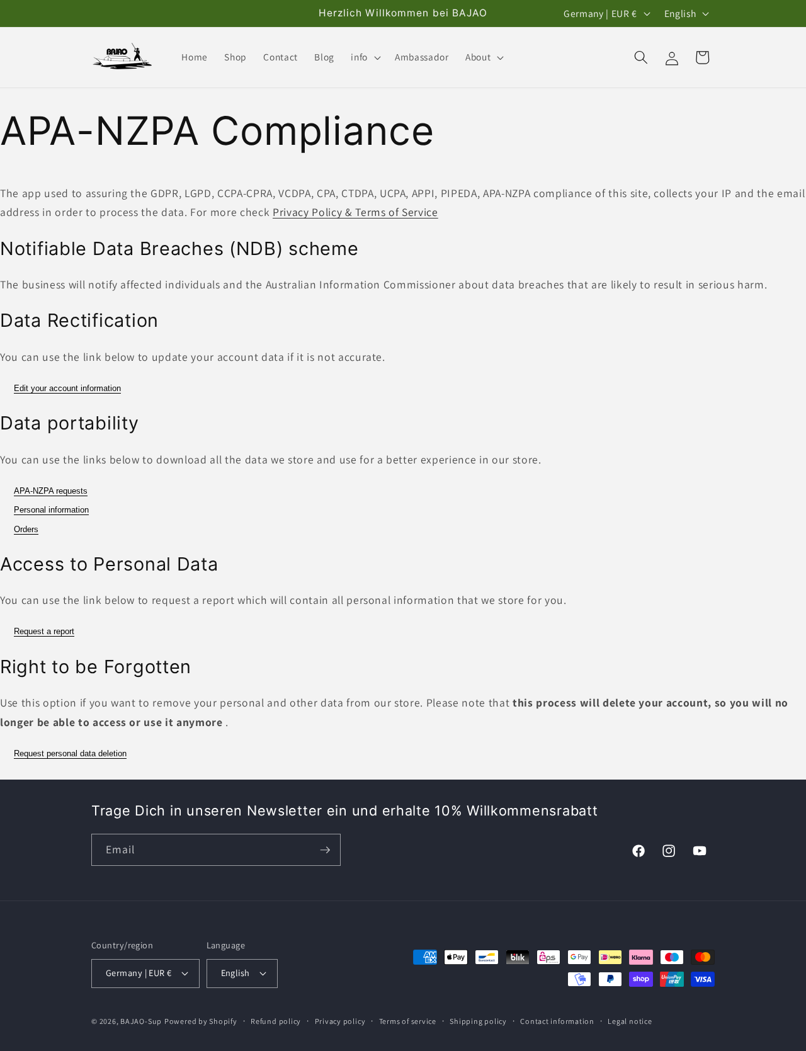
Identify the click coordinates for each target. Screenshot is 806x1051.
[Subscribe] (325, 850)
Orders (26, 529)
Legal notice (630, 1021)
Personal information (51, 509)
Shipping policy (478, 1021)
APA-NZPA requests (51, 491)
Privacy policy (340, 1021)
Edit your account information (67, 388)
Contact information (557, 1021)
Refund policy (276, 1021)
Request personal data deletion (70, 753)
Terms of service (407, 1021)
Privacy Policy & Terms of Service (355, 212)
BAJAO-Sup (141, 1021)
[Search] (641, 57)
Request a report (44, 631)
